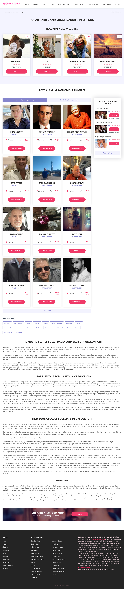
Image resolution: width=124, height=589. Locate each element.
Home (27, 4)
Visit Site (16, 71)
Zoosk (54, 574)
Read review (16, 67)
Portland (38, 328)
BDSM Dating (35, 553)
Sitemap (5, 568)
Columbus (69, 323)
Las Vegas (19, 328)
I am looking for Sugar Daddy (25, 100)
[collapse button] (47, 311)
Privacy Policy (7, 559)
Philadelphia (49, 328)
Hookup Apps (79, 4)
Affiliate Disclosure (8, 565)
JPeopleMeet (56, 556)
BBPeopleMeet (57, 553)
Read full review (114, 118)
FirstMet (55, 544)
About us (5, 547)
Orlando (36, 323)
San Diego (7, 323)
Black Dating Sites (58, 568)
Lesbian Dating (35, 568)
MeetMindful (56, 550)
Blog (44, 4)
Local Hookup (106, 4)
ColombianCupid (57, 547)
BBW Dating (35, 550)
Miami (28, 323)
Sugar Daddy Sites (64, 4)
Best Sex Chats (35, 541)
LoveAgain (34, 577)
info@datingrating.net (98, 539)
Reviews (35, 4)
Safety (4, 553)
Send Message (16, 148)
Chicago (78, 323)
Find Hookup (93, 4)
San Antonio (8, 332)
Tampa (45, 323)
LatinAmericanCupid (58, 571)
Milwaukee (19, 332)
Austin (69, 328)
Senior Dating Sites (58, 559)
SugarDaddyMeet (36, 571)
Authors (5, 556)
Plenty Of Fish (56, 562)
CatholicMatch (35, 574)
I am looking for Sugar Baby (69, 100)
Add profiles (107, 153)
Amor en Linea (57, 541)
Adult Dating (35, 547)
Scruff (33, 565)
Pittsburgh (60, 328)
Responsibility (7, 562)
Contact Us (6, 550)
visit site (114, 115)
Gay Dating (55, 565)
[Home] (11, 3)
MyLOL (33, 562)
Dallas (77, 328)
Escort (52, 4)
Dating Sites (35, 544)
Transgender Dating (37, 559)
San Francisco (18, 323)
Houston (85, 328)
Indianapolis (8, 328)
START (80, 514)
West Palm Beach (57, 323)
